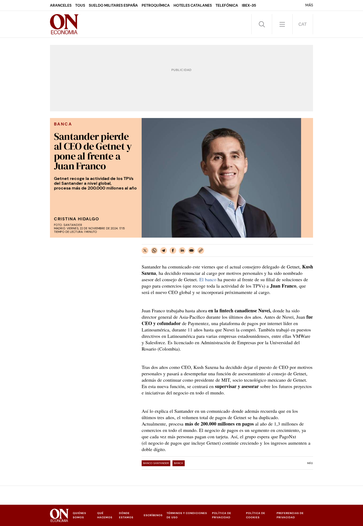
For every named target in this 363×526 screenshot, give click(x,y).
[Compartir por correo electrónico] (191, 250)
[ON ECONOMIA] (64, 24)
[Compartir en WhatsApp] (154, 250)
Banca (178, 463)
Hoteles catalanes (193, 5)
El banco (207, 279)
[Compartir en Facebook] (173, 250)
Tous (80, 5)
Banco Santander (156, 463)
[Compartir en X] (145, 250)
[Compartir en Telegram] (163, 250)
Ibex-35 (249, 5)
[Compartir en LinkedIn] (182, 250)
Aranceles (60, 5)
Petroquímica (156, 5)
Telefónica (227, 5)
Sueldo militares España (113, 5)
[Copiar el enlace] (200, 250)
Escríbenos (153, 515)
